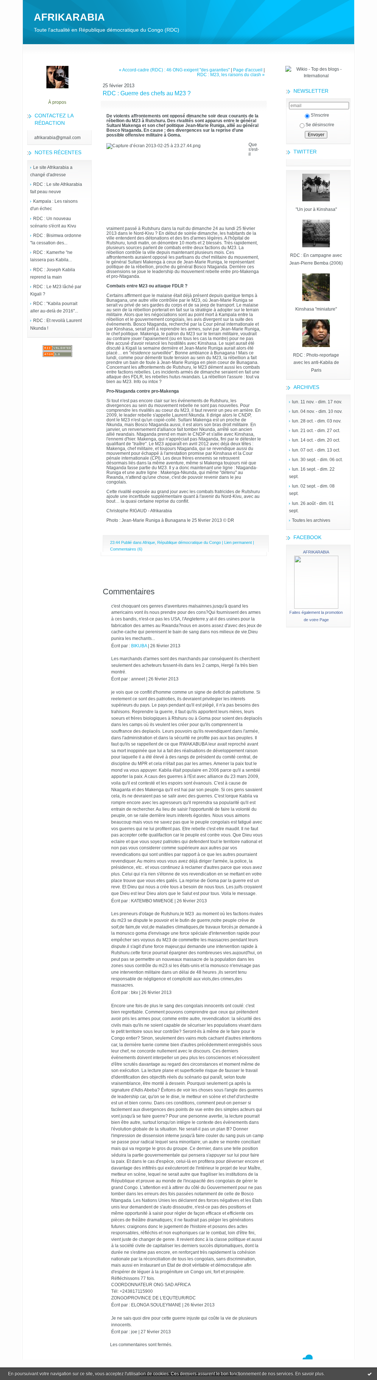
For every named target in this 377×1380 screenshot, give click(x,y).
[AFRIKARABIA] (316, 607)
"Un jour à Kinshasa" (316, 209)
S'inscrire (320, 115)
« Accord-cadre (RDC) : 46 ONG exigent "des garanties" (174, 69)
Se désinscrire (320, 124)
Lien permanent (238, 542)
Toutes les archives (311, 520)
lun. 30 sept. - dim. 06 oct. (317, 459)
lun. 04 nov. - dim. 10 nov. (317, 411)
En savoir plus (309, 1373)
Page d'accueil (248, 69)
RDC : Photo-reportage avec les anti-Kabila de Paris (316, 362)
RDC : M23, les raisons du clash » (231, 74)
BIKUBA (139, 645)
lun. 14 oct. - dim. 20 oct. (316, 440)
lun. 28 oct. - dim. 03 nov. (316, 421)
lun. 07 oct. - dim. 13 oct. (316, 450)
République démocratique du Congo (189, 542)
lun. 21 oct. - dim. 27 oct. (316, 430)
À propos (57, 102)
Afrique (148, 542)
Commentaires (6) (126, 549)
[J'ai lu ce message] (370, 1374)
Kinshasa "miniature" (316, 309)
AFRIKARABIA (69, 17)
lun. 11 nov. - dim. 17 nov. (317, 401)
